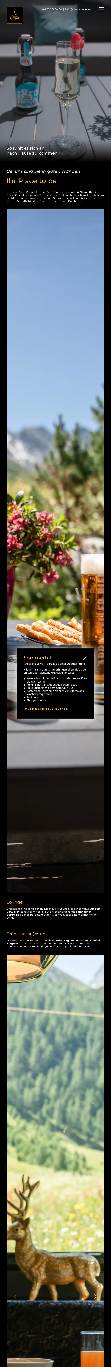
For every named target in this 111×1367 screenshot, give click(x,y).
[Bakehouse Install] (15, 19)
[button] (55, 551)
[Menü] (101, 9)
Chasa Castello (16, 195)
